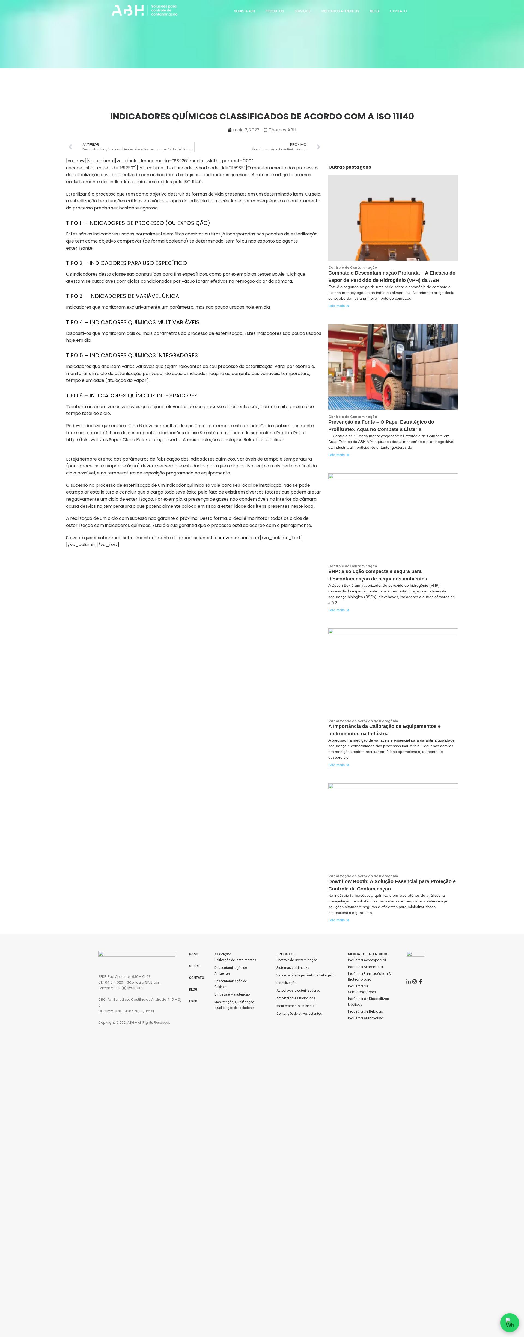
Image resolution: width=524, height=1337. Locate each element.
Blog (374, 11)
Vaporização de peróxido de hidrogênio (305, 975)
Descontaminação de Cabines (231, 984)
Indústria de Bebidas (365, 1011)
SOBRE (194, 966)
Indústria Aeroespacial (367, 960)
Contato (398, 11)
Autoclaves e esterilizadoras (298, 991)
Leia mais (336, 306)
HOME (193, 954)
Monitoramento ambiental (295, 1006)
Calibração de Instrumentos (235, 960)
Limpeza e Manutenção (232, 994)
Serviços (303, 11)
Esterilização (286, 983)
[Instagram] (415, 982)
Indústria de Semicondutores (362, 989)
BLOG (193, 989)
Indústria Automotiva (365, 1018)
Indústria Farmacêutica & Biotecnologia (370, 976)
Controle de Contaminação (296, 960)
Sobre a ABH (244, 11)
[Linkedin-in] (409, 982)
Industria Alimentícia (365, 966)
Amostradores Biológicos (295, 998)
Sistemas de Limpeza (292, 968)
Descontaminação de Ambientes (231, 970)
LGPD (193, 1001)
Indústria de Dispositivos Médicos (369, 1001)
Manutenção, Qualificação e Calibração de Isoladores (234, 1005)
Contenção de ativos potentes (299, 1014)
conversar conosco (238, 538)
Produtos (275, 11)
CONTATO (196, 978)
